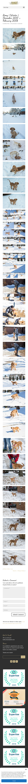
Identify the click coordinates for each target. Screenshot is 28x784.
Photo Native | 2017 (8, 569)
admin (5, 23)
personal (14, 23)
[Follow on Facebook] (17, 661)
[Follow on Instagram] (11, 661)
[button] (26, 769)
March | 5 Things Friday (18, 570)
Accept (14, 780)
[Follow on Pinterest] (14, 661)
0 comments (19, 23)
